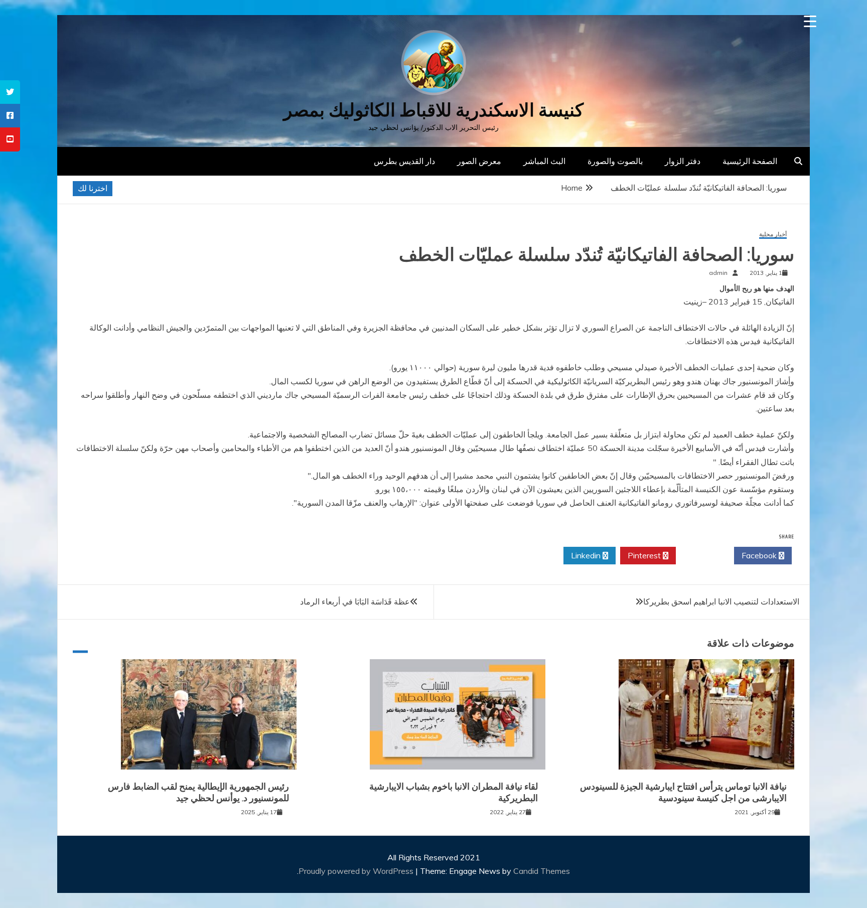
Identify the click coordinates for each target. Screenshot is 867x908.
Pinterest (645, 555)
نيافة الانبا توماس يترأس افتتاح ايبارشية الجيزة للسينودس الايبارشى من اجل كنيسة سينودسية (683, 792)
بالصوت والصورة (615, 161)
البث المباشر (544, 161)
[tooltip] (10, 92)
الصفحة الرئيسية (750, 161)
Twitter (702, 555)
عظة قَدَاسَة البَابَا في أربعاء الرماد (355, 601)
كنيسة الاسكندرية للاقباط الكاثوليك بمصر (433, 110)
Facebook (760, 555)
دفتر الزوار (682, 161)
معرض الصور (479, 161)
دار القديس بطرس (404, 161)
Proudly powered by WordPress (357, 871)
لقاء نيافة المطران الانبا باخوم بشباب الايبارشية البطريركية (453, 792)
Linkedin (587, 555)
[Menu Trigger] (810, 21)
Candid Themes (541, 871)
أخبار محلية (773, 234)
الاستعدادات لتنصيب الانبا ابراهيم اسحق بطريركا (721, 601)
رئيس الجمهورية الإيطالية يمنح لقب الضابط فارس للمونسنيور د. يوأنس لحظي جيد (198, 792)
